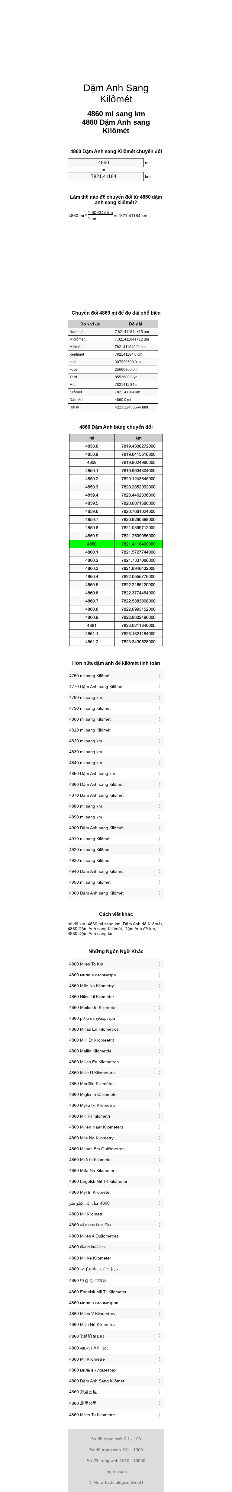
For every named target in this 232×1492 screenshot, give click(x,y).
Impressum (116, 1471)
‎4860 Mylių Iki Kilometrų (92, 1105)
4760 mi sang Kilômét (90, 675)
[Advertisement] (116, 37)
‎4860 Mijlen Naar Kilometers (96, 1127)
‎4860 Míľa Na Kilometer (91, 1170)
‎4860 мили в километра (92, 974)
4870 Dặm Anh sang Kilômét (96, 795)
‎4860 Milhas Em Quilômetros (96, 1148)
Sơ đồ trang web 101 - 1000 (116, 1449)
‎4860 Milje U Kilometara (92, 1072)
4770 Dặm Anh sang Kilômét (96, 686)
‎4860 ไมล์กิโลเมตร (87, 1336)
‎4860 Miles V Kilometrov (92, 1313)
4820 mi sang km (85, 740)
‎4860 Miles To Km (86, 964)
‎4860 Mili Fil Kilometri (89, 1116)
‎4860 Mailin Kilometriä (90, 1051)
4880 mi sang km (85, 806)
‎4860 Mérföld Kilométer (91, 1083)
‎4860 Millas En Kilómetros (94, 1029)
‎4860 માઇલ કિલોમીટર (88, 1348)
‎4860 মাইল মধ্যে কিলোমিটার (90, 1224)
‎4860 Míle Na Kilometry (91, 985)
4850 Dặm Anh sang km (92, 773)
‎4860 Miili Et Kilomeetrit (91, 1040)
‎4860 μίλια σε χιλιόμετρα (92, 1018)
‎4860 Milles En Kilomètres (94, 1061)
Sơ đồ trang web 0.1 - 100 (116, 1438)
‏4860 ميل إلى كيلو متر (89, 1203)
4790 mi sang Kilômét (90, 708)
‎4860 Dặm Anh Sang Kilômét (96, 1380)
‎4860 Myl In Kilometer (90, 1192)
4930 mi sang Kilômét (90, 860)
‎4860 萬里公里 (83, 1403)
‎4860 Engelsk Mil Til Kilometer (98, 1291)
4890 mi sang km (85, 817)
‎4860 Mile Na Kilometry (91, 1137)
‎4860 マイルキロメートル (93, 1268)
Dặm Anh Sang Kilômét (116, 93)
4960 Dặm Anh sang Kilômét (96, 893)
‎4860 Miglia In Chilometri (93, 1094)
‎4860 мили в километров (93, 1302)
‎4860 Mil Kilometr (85, 1214)
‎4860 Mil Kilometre (87, 1359)
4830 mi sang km (85, 751)
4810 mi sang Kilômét (90, 730)
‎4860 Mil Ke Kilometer (90, 1258)
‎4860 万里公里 (83, 1391)
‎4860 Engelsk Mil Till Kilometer (98, 1181)
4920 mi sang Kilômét (90, 849)
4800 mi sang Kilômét (90, 719)
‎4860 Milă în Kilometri (90, 1159)
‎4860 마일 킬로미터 (88, 1280)
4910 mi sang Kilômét (90, 838)
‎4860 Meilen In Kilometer (93, 1007)
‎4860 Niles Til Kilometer (91, 996)
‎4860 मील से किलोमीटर (87, 1246)
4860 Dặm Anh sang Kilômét (96, 784)
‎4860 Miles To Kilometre (92, 1414)
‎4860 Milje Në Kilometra (92, 1324)
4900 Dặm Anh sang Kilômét (96, 827)
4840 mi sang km (85, 762)
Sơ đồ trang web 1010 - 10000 (116, 1460)
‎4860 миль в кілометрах (92, 1370)
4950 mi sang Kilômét (90, 882)
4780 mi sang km (85, 697)
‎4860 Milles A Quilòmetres (94, 1236)
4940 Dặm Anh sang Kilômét (96, 871)
